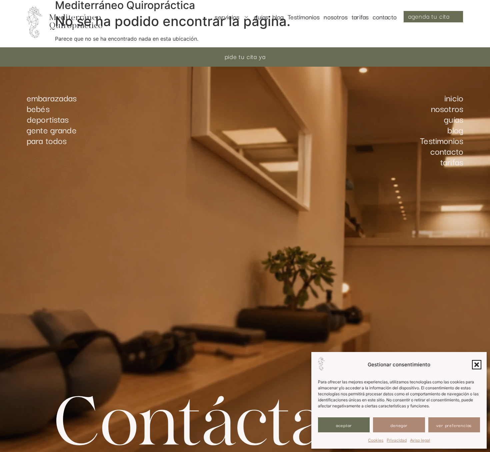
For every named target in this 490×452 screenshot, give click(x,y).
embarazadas (52, 97)
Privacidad (397, 440)
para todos (47, 140)
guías (261, 16)
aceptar (344, 425)
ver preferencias (454, 425)
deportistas (48, 119)
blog (278, 16)
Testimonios (304, 16)
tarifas (360, 16)
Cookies (375, 440)
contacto (385, 16)
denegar (399, 425)
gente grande (52, 129)
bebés (38, 108)
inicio (453, 97)
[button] (476, 364)
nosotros (336, 16)
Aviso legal (420, 440)
